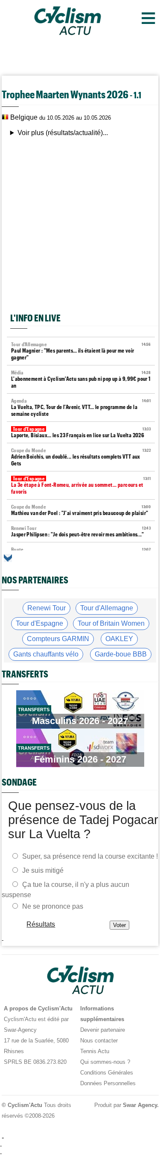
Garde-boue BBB (121, 654)
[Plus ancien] (8, 558)
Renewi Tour (46, 608)
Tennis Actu (94, 1051)
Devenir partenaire (102, 1030)
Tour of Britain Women (111, 623)
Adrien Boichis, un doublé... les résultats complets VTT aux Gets (81, 457)
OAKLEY (119, 638)
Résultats (40, 924)
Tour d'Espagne (39, 623)
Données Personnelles (108, 1083)
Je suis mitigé (43, 870)
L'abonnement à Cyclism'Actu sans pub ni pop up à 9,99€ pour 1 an (81, 379)
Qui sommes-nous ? (105, 1062)
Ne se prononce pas (52, 906)
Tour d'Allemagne (106, 608)
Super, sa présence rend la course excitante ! (90, 856)
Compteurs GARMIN (58, 638)
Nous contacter (99, 1040)
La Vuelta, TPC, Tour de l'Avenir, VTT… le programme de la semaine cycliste (81, 407)
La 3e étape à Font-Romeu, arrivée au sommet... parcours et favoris (81, 485)
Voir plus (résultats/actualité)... (62, 132)
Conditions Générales (106, 1072)
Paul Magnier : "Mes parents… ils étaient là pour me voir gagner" (81, 351)
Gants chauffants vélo (46, 654)
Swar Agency (139, 1105)
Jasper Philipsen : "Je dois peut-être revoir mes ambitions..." (81, 531)
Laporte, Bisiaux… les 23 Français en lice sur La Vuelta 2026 (81, 432)
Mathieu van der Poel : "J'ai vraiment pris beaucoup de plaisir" (81, 510)
